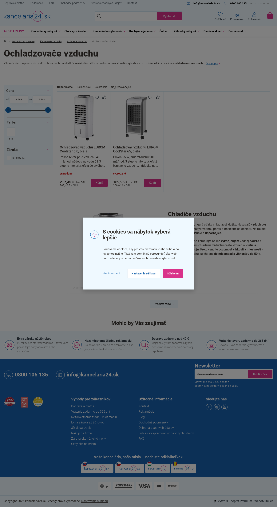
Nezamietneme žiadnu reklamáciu (108, 341)
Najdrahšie (100, 86)
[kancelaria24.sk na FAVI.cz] (10, 404)
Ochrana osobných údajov (106, 3)
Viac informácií (111, 273)
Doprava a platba (14, 3)
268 (43, 99)
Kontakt (132, 3)
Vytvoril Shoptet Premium (235, 501)
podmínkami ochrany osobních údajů (216, 385)
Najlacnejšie (84, 86)
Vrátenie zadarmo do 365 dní (90, 411)
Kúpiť (99, 183)
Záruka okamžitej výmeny (88, 438)
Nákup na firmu (81, 433)
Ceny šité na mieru (83, 444)
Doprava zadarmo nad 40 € (170, 338)
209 (20, 99)
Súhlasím (173, 273)
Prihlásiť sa (260, 374)
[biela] (11, 134)
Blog (142, 417)
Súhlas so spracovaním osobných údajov (166, 433)
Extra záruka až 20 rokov (34, 338)
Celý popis (212, 63)
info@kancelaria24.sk (93, 374)
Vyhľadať (169, 16)
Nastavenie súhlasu (144, 273)
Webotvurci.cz (263, 501)
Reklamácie (36, 3)
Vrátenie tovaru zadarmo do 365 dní (243, 341)
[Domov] (5, 41)
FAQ (51, 3)
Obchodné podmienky (72, 3)
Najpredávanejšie (121, 86)
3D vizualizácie (81, 428)
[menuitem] (14, 31)
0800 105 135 (31, 374)
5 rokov (18, 157)
